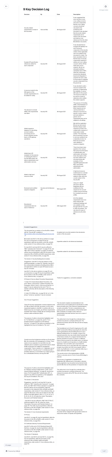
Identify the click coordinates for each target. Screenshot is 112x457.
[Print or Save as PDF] (105, 6)
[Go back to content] (6, 6)
